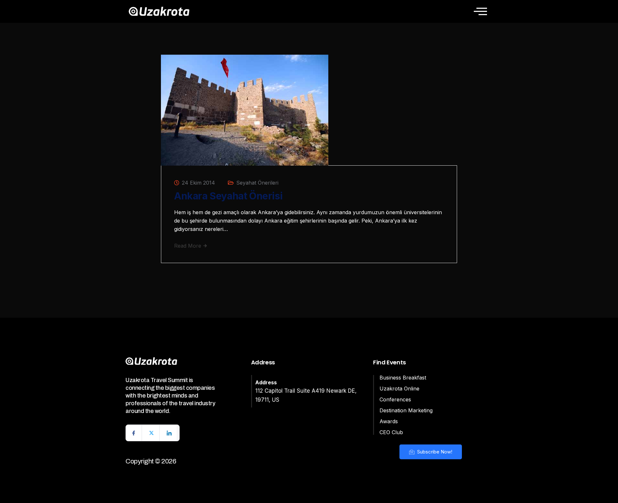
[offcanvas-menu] (480, 11)
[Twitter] (152, 433)
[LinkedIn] (169, 433)
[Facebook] (134, 433)
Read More (188, 245)
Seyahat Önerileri (257, 182)
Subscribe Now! (434, 452)
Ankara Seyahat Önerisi (228, 196)
